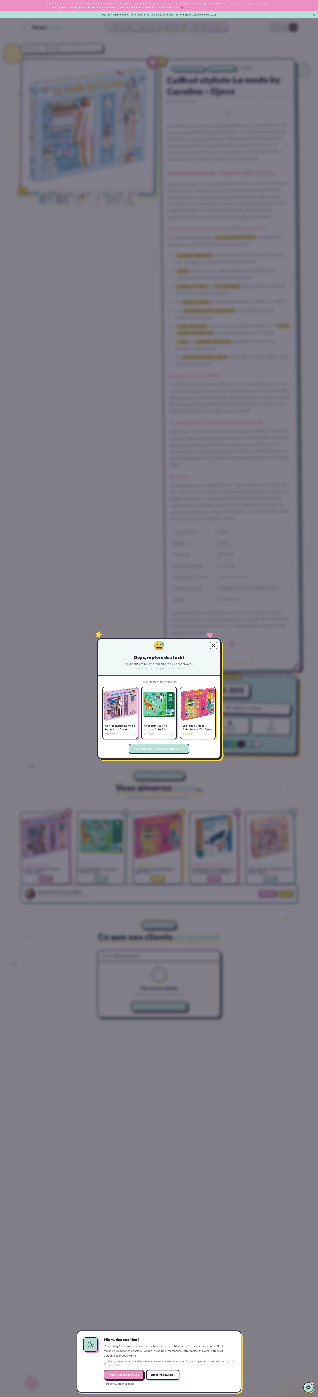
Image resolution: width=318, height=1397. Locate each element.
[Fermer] (314, 14)
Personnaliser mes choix (119, 1384)
